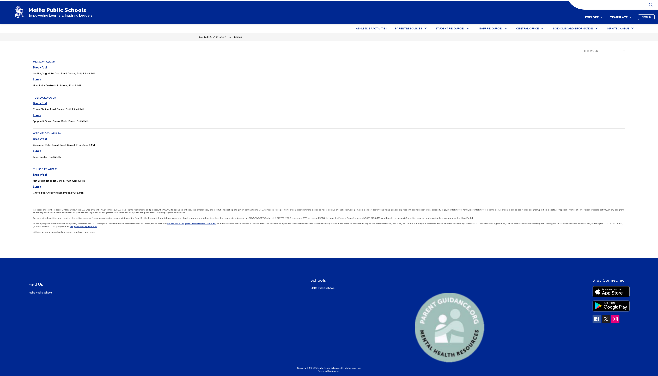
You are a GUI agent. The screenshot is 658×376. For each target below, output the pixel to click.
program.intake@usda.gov (83, 226)
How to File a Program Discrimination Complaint (191, 223)
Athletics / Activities (371, 28)
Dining (238, 37)
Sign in (646, 17)
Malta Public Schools (213, 37)
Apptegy (335, 371)
